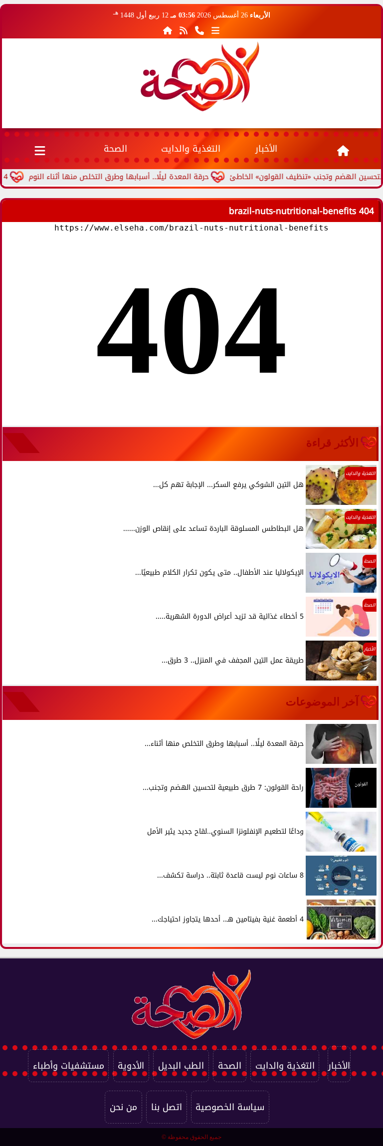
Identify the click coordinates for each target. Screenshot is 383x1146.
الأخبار (266, 148)
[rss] (184, 30)
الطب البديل (181, 1065)
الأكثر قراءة (332, 443)
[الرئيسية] (168, 30)
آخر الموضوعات (322, 701)
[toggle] (40, 148)
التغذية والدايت (190, 148)
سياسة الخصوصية (229, 1107)
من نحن (123, 1107)
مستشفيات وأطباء (68, 1065)
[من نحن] (199, 30)
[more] (215, 30)
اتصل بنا (166, 1107)
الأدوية (131, 1065)
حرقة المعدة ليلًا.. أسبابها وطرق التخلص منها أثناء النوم (135, 177)
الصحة (115, 148)
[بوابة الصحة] (200, 76)
